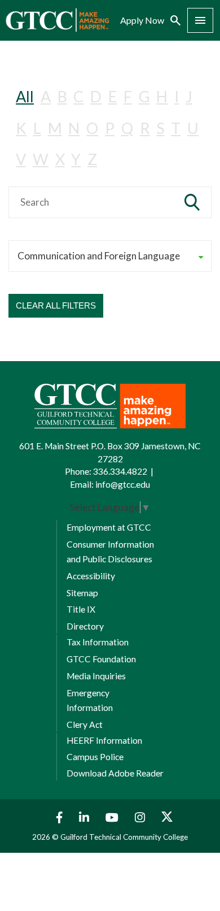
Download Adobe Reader (115, 773)
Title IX (81, 609)
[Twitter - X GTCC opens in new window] (167, 817)
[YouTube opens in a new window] (113, 817)
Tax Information (98, 642)
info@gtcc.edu (122, 484)
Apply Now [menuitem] (142, 20)
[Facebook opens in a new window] (56, 817)
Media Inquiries (96, 676)
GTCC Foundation (101, 659)
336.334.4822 (120, 471)
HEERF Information (104, 740)
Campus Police (95, 757)
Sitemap (82, 593)
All (25, 96)
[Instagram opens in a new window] (141, 817)
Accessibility (91, 576)
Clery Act (85, 724)
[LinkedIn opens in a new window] (85, 817)
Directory (85, 626)
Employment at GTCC (109, 527)
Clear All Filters (56, 305)
